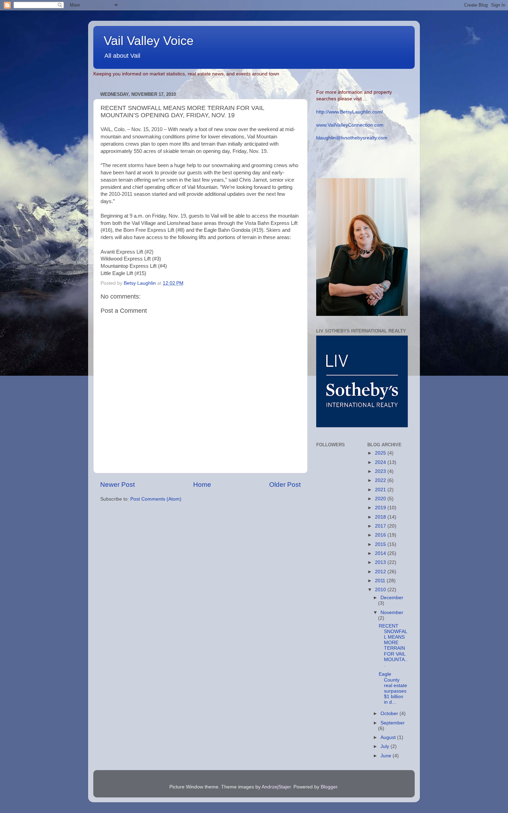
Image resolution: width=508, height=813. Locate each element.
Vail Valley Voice (149, 41)
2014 (381, 553)
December (391, 597)
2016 (381, 535)
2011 (381, 580)
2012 (381, 571)
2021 (381, 489)
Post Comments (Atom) (155, 499)
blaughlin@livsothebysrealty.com (351, 137)
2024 (381, 462)
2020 (381, 498)
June (386, 755)
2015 (381, 544)
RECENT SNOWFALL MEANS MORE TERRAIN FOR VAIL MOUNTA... (393, 645)
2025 (381, 453)
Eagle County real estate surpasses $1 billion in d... (393, 688)
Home (202, 484)
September (392, 722)
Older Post (285, 484)
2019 (381, 507)
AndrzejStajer (276, 786)
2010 (381, 589)
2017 (381, 526)
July (385, 746)
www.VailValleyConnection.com (350, 125)
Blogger (329, 786)
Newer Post (117, 484)
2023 (381, 471)
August (388, 737)
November (391, 612)
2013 (381, 562)
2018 (381, 517)
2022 (381, 480)
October (389, 713)
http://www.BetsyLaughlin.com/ (349, 112)
